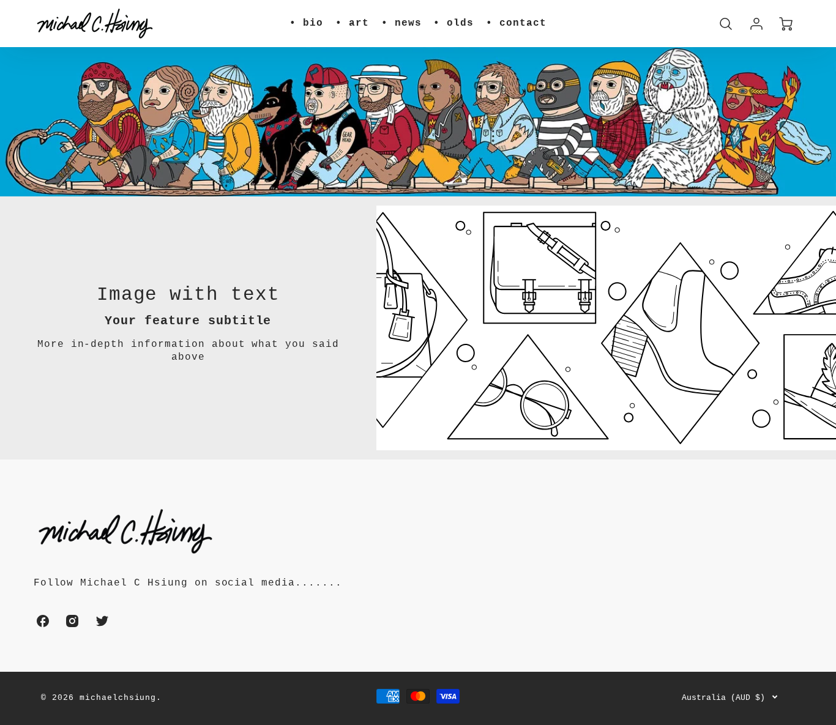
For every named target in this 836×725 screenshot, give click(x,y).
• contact (516, 23)
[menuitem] (306, 23)
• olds (453, 23)
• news (401, 23)
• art (352, 23)
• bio (306, 23)
